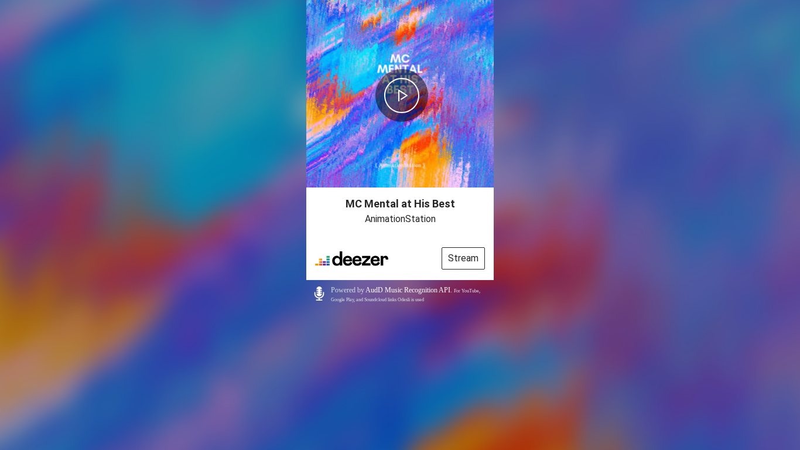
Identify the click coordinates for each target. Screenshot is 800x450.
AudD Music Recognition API (407, 290)
